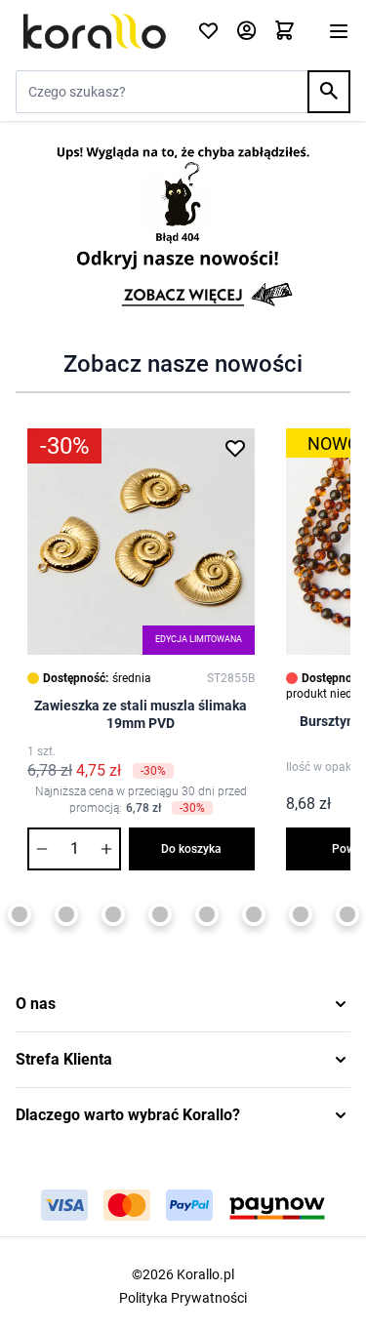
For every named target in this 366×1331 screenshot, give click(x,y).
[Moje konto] (246, 32)
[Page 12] (347, 914)
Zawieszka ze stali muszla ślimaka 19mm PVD (140, 714)
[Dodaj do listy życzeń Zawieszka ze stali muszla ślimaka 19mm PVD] (235, 448)
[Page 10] (254, 914)
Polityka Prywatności (183, 1298)
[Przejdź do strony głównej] (94, 31)
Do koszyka (191, 849)
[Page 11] (300, 914)
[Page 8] (160, 914)
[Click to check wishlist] (208, 32)
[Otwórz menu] (338, 31)
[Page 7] (113, 914)
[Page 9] (207, 914)
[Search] (328, 91)
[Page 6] (66, 914)
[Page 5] (19, 914)
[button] (183, 1004)
